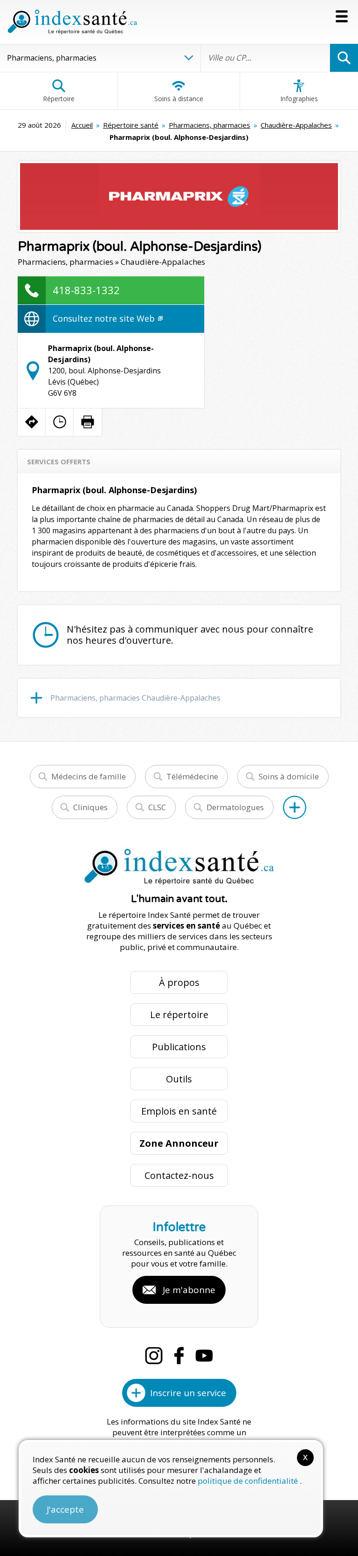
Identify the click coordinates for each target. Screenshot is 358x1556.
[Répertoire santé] (294, 807)
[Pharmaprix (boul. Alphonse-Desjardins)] (178, 196)
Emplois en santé (179, 1111)
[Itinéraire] (32, 422)
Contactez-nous (179, 1175)
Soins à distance (178, 98)
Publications (179, 1046)
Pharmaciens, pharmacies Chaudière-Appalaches (135, 698)
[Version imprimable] (88, 422)
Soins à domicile (289, 776)
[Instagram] (154, 1355)
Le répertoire (179, 1014)
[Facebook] (179, 1355)
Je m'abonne (189, 1290)
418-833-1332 (86, 290)
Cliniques (90, 807)
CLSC (157, 807)
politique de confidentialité (249, 1480)
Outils (179, 1079)
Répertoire (59, 98)
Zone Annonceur (179, 1143)
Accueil (82, 125)
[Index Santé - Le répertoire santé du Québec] (72, 22)
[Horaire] (60, 422)
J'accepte (65, 1509)
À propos (179, 982)
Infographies (299, 98)
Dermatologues (235, 807)
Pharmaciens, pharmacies (209, 125)
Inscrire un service (188, 1393)
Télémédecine (192, 776)
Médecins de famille (88, 776)
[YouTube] (204, 1355)
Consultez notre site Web (105, 318)
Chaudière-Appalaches (296, 125)
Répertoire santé (130, 125)
